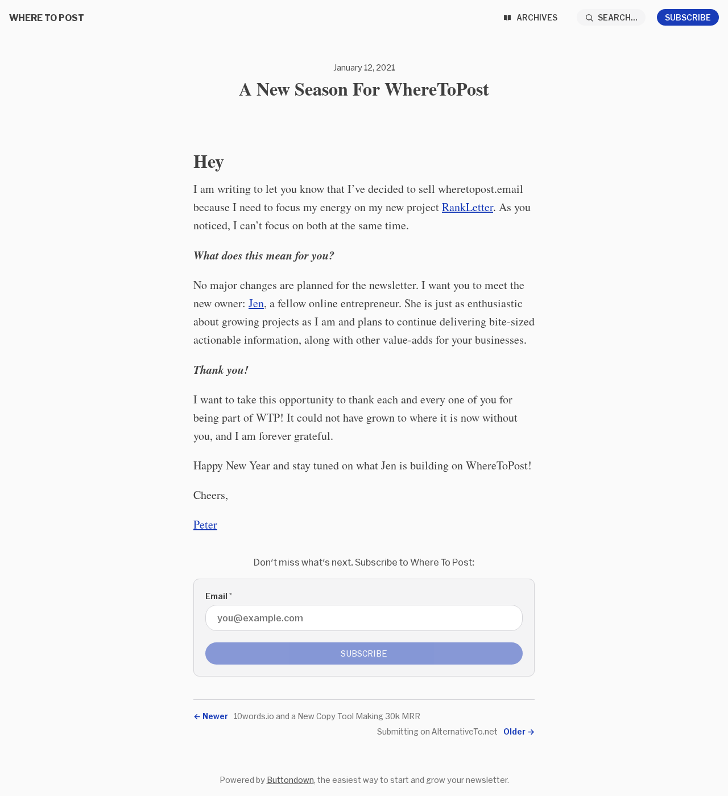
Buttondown (290, 780)
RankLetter (467, 207)
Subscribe (688, 17)
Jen (256, 303)
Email (218, 596)
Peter (205, 524)
